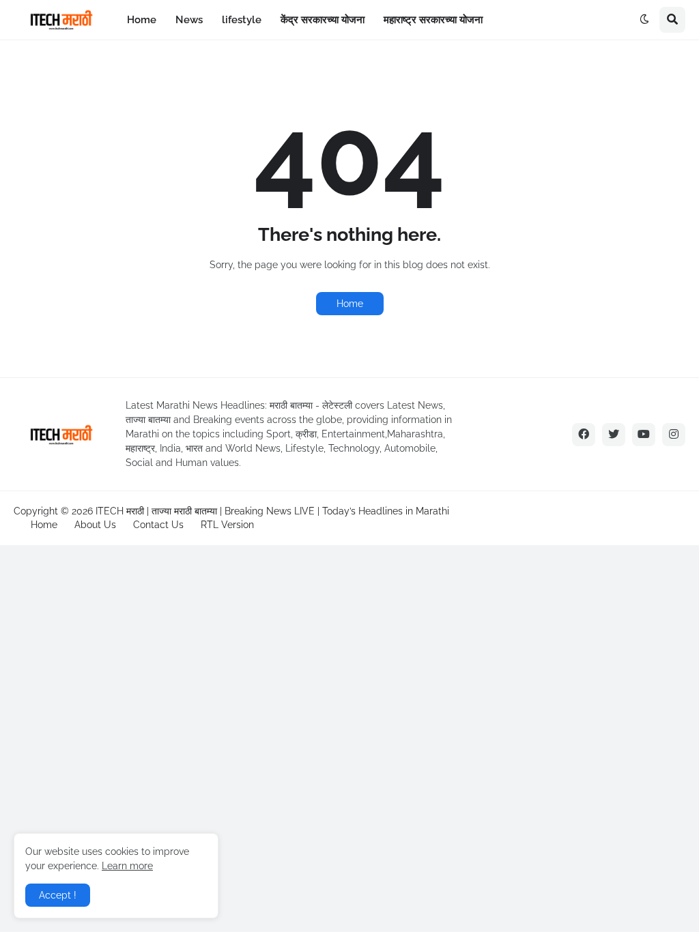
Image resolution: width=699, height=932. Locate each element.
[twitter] (613, 434)
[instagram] (673, 434)
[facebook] (583, 434)
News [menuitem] (189, 20)
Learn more (127, 865)
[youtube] (643, 434)
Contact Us (158, 524)
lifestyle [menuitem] (241, 20)
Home (350, 303)
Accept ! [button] (57, 895)
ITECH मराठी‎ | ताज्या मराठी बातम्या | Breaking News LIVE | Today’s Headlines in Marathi (272, 511)
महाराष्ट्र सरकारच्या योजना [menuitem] (433, 20)
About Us (95, 524)
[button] (644, 20)
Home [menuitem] (141, 20)
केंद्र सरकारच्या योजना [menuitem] (323, 20)
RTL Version (227, 524)
